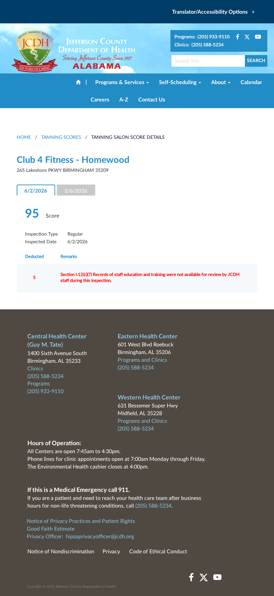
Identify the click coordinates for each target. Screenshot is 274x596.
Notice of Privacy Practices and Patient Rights (81, 521)
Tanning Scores (61, 137)
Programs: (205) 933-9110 (202, 37)
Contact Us (151, 99)
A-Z (123, 99)
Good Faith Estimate (51, 529)
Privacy (111, 551)
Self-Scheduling (178, 82)
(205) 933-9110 (45, 391)
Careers (100, 99)
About (219, 82)
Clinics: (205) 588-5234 (199, 45)
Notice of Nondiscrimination (60, 551)
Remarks (68, 257)
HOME (24, 137)
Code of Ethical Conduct (158, 551)
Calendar (251, 82)
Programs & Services (120, 82)
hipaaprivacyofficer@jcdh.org (100, 536)
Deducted (34, 257)
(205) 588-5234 (45, 376)
